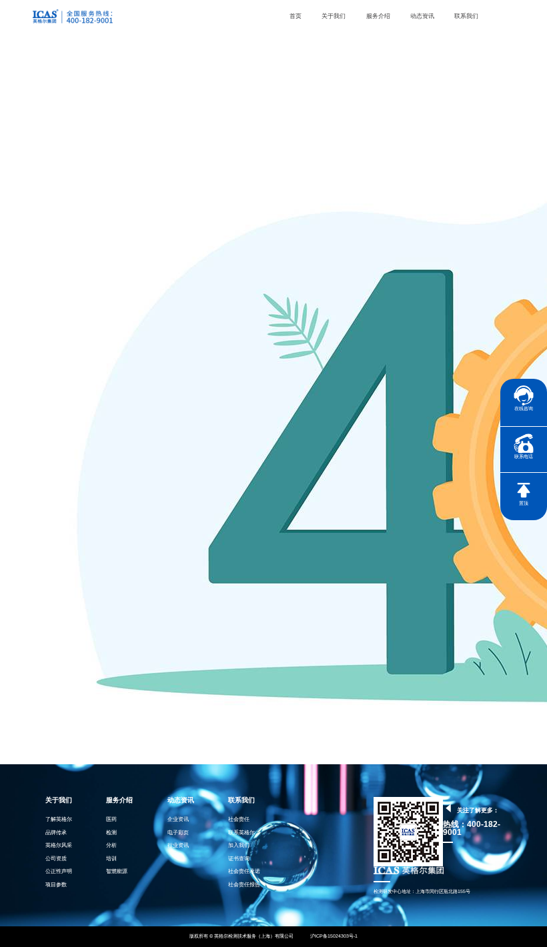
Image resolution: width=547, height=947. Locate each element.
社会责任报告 (244, 885)
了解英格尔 (58, 819)
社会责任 (238, 819)
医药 (111, 819)
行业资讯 (178, 845)
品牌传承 (56, 833)
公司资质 (56, 859)
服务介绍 (378, 16)
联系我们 (466, 16)
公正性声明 (58, 871)
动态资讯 (422, 16)
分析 (111, 845)
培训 (111, 859)
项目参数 (56, 885)
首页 (296, 16)
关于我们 (334, 16)
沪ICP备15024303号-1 (333, 936)
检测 (111, 833)
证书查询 (238, 859)
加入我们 (238, 845)
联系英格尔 (241, 833)
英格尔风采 (58, 845)
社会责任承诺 (244, 871)
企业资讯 (178, 819)
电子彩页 (178, 833)
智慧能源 (116, 871)
